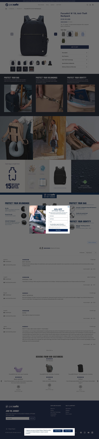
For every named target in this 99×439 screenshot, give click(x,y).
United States (58, 430)
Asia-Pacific (68, 430)
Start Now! (58, 230)
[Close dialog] (68, 206)
